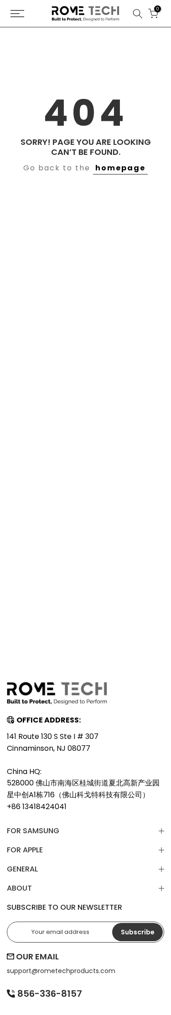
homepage (120, 168)
